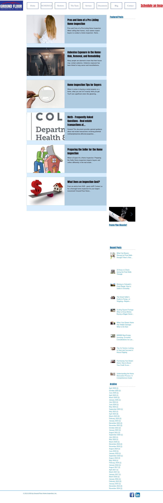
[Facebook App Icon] (132, 495)
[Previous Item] (113, 214)
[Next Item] (131, 214)
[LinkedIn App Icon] (137, 495)
